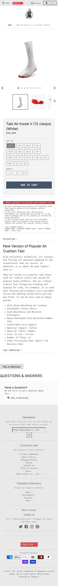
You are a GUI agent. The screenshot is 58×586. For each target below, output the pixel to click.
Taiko (28, 492)
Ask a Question (11, 366)
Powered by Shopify (29, 577)
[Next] (54, 88)
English (16, 3)
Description (9, 239)
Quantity (9, 169)
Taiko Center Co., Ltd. (28, 474)
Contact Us (29, 465)
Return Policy (29, 457)
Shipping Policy (29, 460)
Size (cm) (9, 141)
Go (29, 434)
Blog (28, 471)
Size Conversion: (11, 350)
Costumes (28, 498)
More (28, 500)
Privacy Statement (29, 454)
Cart (51, 3)
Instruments (28, 495)
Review (29, 463)
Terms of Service (29, 468)
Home (10, 25)
